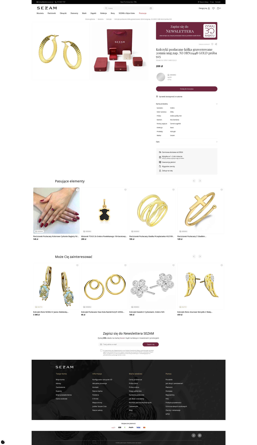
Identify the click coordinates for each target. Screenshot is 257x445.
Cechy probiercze (135, 379)
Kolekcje (103, 13)
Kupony (59, 391)
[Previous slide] (194, 181)
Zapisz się (150, 344)
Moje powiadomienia (64, 395)
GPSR (168, 414)
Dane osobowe (61, 399)
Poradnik (169, 379)
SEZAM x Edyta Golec (127, 13)
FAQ (167, 399)
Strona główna (90, 19)
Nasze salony (97, 410)
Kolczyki (109, 19)
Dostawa (169, 391)
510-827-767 (61, 2)
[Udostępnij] (215, 44)
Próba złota (133, 383)
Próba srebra (134, 387)
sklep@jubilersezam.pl (46, 2)
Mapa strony (97, 402)
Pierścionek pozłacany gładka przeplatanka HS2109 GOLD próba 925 (151, 236)
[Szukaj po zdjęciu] (151, 8)
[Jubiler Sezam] (47, 9)
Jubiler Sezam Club (99, 406)
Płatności (169, 387)
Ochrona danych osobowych (176, 406)
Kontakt (217, 2)
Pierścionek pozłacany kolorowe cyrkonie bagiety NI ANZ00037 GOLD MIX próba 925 (55, 236)
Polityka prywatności (173, 402)
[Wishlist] (213, 8)
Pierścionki (52, 13)
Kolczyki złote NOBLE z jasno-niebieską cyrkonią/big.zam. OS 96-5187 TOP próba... (51, 312)
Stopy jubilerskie (135, 391)
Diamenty (74, 13)
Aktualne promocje (99, 383)
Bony (113, 13)
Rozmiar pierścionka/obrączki (140, 402)
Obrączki (63, 13)
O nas (212, 2)
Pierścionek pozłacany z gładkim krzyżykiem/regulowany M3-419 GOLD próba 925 (198, 236)
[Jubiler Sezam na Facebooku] (194, 435)
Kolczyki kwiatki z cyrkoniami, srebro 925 (146, 312)
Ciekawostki (133, 406)
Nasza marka (97, 391)
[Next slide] (200, 181)
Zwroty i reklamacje (173, 410)
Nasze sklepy (204, 2)
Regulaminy (170, 395)
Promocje (142, 13)
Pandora (95, 395)
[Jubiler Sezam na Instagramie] (200, 435)
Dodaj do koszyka (186, 89)
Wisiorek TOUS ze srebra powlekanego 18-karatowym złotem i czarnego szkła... (104, 236)
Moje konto (60, 379)
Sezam (172, 135)
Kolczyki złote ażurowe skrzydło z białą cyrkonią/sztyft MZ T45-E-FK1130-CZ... (194, 312)
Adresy (58, 383)
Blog (130, 410)
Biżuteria (40, 13)
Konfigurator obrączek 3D (102, 379)
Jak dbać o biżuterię (136, 399)
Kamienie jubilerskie (136, 395)
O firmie (95, 399)
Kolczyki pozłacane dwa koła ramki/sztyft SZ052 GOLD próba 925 (102, 312)
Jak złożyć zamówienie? (174, 383)
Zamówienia (60, 387)
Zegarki (93, 13)
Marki (84, 13)
